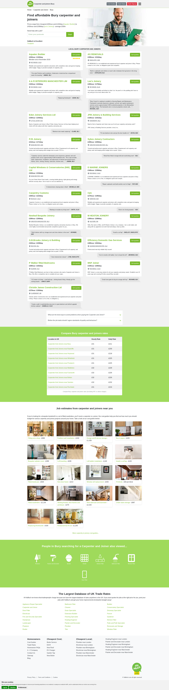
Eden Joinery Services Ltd (42, 115)
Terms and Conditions (44, 677)
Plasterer (37, 563)
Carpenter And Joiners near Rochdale (61, 387)
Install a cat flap (121, 461)
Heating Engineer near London (116, 639)
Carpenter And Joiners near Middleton (61, 368)
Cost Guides (111, 4)
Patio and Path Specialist (116, 623)
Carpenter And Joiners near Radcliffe (61, 349)
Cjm (90, 193)
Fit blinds (119, 482)
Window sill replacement (95, 482)
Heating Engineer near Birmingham (118, 644)
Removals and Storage (115, 626)
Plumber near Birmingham (85, 647)
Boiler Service (52, 642)
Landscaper (27, 623)
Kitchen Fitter (100, 563)
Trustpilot (30, 43)
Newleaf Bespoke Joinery (41, 215)
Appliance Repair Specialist (32, 604)
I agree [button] (5, 687)
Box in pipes (120, 438)
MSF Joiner (93, 263)
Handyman (26, 620)
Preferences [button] (22, 687)
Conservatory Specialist (115, 607)
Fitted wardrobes (34, 502)
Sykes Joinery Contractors (101, 139)
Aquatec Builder (69, 24)
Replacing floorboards (35, 525)
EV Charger (51, 650)
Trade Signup (132, 4)
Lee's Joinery (48, 26)
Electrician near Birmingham (86, 650)
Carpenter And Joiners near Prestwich (61, 363)
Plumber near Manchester (85, 653)
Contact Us (31, 653)
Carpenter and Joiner (30, 607)
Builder (69, 563)
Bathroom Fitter (116, 563)
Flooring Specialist (71, 617)
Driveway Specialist (114, 610)
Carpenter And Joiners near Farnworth (61, 373)
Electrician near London (84, 645)
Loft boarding (62, 461)
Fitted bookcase (33, 482)
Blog (29, 658)
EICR (49, 645)
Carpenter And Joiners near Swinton (60, 382)
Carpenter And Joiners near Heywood (61, 353)
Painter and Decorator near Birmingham (119, 647)
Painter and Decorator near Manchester (119, 652)
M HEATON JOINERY (98, 215)
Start (70, 34)
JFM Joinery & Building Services (104, 115)
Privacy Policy (31, 677)
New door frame (62, 482)
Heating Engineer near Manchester (118, 650)
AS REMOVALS (95, 54)
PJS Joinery (35, 139)
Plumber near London (83, 642)
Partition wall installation (65, 438)
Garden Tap (51, 653)
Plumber (68, 626)
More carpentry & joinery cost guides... (85, 533)
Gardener (110, 617)
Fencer (109, 613)
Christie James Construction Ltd (45, 287)
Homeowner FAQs (33, 647)
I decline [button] (13, 687)
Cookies (55, 677)
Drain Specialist (70, 610)
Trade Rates (121, 4)
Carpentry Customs (39, 193)
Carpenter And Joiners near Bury (59, 344)
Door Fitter (84, 580)
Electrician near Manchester (86, 655)
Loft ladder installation (94, 461)
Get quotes (76, 54)
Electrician (26, 613)
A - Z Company (32, 650)
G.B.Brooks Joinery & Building (44, 240)
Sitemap (30, 655)
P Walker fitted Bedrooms (42, 263)
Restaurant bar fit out (64, 525)
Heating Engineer (71, 620)
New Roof (50, 647)
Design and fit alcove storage (97, 438)
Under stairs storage (123, 502)
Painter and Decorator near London (118, 642)
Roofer (84, 563)
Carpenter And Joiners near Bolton (60, 377)
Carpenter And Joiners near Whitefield (61, 358)
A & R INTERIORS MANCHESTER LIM (48, 81)
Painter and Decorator (53, 563)
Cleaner (67, 607)
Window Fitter (131, 563)
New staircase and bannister (97, 502)
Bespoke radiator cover (36, 461)
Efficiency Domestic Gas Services (105, 240)
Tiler (66, 629)
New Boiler (51, 655)
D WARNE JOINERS (98, 167)
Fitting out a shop (34, 438)
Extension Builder (71, 613)
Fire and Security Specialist (32, 617)
